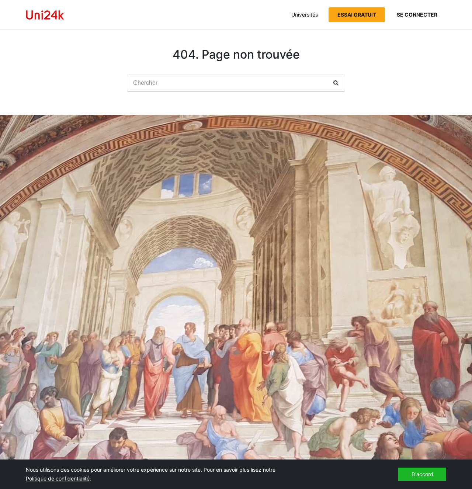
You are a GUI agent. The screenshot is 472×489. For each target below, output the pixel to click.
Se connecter (417, 14)
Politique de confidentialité (58, 478)
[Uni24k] (45, 15)
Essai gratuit (356, 14)
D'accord (422, 474)
